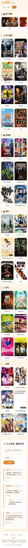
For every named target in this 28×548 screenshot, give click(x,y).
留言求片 (14, 537)
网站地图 (6, 534)
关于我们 (20, 534)
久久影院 (8, 2)
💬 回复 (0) (8, 477)
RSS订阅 (13, 534)
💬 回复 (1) (8, 495)
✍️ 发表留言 (9, 462)
